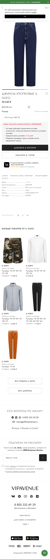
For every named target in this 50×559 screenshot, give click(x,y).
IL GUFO (28, 182)
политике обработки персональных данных (20, 471)
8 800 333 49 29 (30, 417)
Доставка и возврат (25, 520)
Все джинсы (25, 390)
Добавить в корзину (25, 147)
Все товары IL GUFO (25, 381)
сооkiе (33, 12)
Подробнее (35, 2)
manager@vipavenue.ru (27, 421)
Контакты (25, 515)
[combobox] (25, 117)
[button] (13, 89)
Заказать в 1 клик (25, 155)
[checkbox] (23, 469)
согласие (13, 466)
